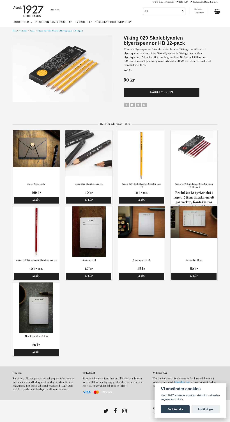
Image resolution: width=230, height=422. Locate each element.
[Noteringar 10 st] (141, 231)
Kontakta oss (182, 382)
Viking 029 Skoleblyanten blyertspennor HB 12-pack (60, 31)
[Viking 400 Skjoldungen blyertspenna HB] (36, 231)
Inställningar (205, 409)
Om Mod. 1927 (83, 22)
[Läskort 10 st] (88, 231)
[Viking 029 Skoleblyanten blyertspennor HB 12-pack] (62, 68)
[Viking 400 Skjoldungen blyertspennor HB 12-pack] (194, 155)
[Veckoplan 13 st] (194, 231)
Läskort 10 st (89, 260)
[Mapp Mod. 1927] (36, 155)
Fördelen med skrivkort (113, 22)
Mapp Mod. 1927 (36, 184)
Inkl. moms (55, 10)
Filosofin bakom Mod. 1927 (53, 22)
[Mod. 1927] (29, 11)
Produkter (23, 31)
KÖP (37, 200)
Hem (15, 31)
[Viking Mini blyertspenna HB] (88, 155)
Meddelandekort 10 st (36, 336)
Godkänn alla (175, 409)
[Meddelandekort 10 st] (36, 307)
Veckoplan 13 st (194, 260)
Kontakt (197, 9)
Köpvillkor (199, 13)
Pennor (32, 31)
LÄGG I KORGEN (161, 92)
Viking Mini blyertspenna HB (88, 184)
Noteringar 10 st (141, 260)
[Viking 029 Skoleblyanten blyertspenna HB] (141, 155)
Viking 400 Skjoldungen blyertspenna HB (36, 260)
